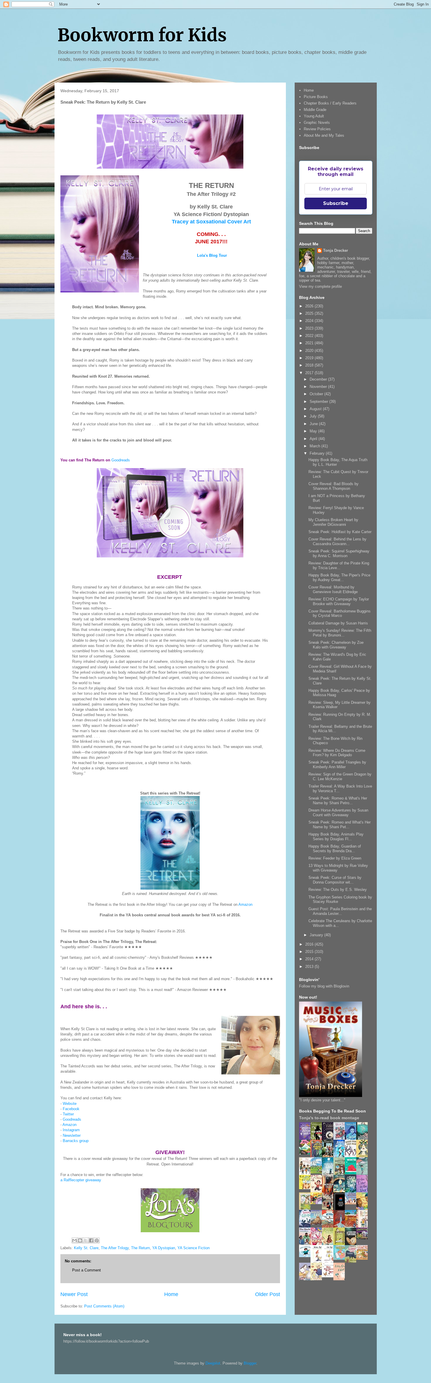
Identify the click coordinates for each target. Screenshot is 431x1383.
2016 (310, 944)
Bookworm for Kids (142, 35)
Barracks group (76, 1141)
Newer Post (74, 1294)
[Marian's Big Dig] (317, 1172)
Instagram (71, 1130)
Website (70, 1103)
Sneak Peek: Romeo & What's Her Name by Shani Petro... (337, 800)
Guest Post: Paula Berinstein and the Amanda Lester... (340, 911)
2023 (310, 328)
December (319, 379)
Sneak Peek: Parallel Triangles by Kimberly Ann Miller (337, 764)
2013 (310, 966)
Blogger (250, 1363)
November (319, 386)
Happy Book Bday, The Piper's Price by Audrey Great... (339, 577)
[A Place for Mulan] (317, 1191)
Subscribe (335, 203)
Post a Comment (86, 1270)
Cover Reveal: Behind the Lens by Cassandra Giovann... (337, 541)
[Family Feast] (306, 1188)
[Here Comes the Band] (352, 1156)
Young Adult (314, 116)
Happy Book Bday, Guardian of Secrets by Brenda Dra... (334, 848)
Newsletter (72, 1135)
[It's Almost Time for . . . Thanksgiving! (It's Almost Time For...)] (363, 1258)
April (314, 439)
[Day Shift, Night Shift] (317, 1203)
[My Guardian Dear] (340, 1258)
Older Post (267, 1294)
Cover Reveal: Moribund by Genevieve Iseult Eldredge (333, 589)
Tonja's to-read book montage (329, 1117)
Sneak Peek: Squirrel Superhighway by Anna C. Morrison (338, 553)
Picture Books (316, 97)
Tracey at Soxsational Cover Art (211, 222)
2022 (310, 335)
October (317, 394)
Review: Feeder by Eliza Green (334, 858)
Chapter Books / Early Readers (330, 103)
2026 (310, 306)
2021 (310, 343)
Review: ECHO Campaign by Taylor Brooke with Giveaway (338, 601)
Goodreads (120, 460)
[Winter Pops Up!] (352, 1173)
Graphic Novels (317, 122)
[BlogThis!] (80, 1240)
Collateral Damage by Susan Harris (338, 623)
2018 (310, 365)
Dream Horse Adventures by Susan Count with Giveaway (338, 812)
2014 (310, 959)
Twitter (68, 1114)
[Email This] (74, 1240)
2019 (310, 358)
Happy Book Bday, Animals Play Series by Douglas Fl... (336, 836)
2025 (310, 313)
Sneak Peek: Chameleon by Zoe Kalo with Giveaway (336, 644)
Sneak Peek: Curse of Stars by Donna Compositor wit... (335, 879)
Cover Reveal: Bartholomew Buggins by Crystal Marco (339, 613)
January (317, 935)
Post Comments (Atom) (104, 1306)
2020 (310, 350)
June (314, 424)
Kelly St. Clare (86, 1248)
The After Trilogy (115, 1248)
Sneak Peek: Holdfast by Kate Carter (339, 532)
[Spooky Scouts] (363, 1238)
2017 (310, 373)
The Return (140, 1248)
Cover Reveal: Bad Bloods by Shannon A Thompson (333, 486)
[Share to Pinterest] (97, 1240)
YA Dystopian (163, 1248)
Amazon (245, 904)
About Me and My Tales (324, 135)
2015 (310, 951)
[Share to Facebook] (91, 1240)
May (314, 431)
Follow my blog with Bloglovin (324, 986)
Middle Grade (315, 109)
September (319, 401)
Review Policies (317, 129)
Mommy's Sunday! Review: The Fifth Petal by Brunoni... (339, 632)
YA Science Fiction (193, 1248)
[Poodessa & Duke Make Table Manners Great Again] (329, 1276)
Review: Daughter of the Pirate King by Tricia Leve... (338, 565)
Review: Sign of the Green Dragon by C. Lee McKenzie (339, 776)
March (315, 446)
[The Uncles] (306, 1244)
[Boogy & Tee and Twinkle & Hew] (306, 1153)
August (316, 409)
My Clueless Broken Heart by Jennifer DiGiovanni (333, 522)
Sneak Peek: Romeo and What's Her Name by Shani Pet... (339, 824)
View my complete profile (320, 286)
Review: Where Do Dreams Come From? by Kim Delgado (336, 752)
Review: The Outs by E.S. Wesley (337, 889)
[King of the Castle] (340, 1244)
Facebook (71, 1109)
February (318, 453)
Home (171, 1294)
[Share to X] (86, 1240)
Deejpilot (213, 1363)
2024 (310, 321)
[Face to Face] (363, 1209)
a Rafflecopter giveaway (80, 1180)
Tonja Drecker (335, 250)
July (314, 416)
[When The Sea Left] (317, 1223)
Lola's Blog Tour (212, 255)
